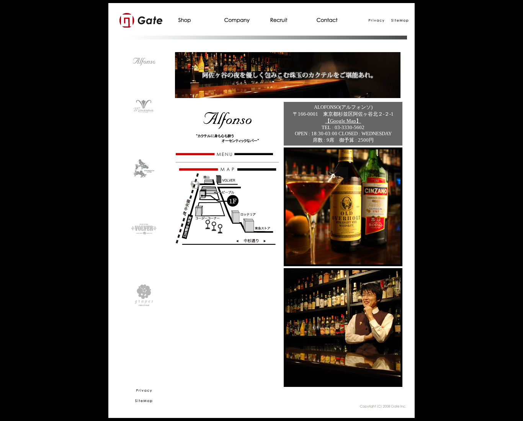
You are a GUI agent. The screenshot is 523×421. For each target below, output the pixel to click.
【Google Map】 (343, 121)
